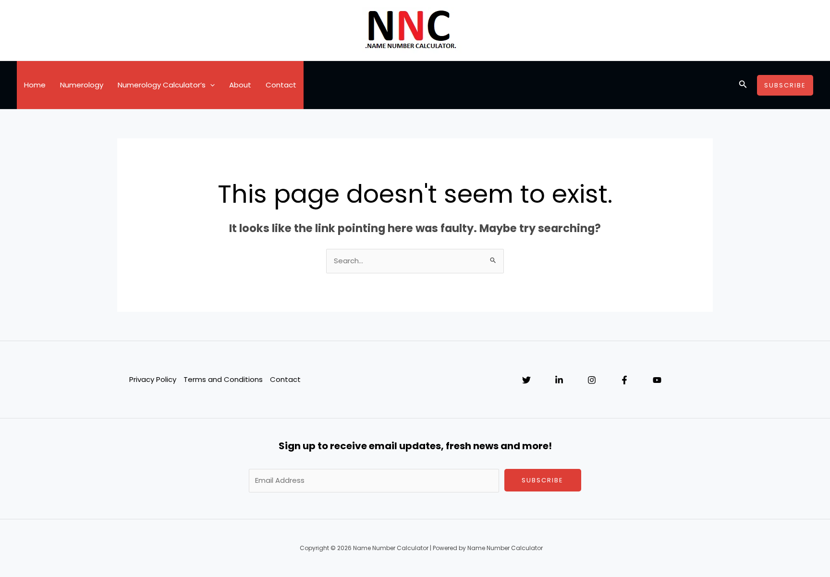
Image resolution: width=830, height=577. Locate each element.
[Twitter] (526, 380)
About (240, 85)
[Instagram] (591, 380)
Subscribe (542, 480)
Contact (281, 85)
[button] (210, 85)
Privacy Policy (152, 379)
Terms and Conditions (223, 379)
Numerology (81, 85)
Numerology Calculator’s (162, 85)
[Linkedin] (559, 380)
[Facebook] (624, 380)
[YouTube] (657, 380)
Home (35, 85)
